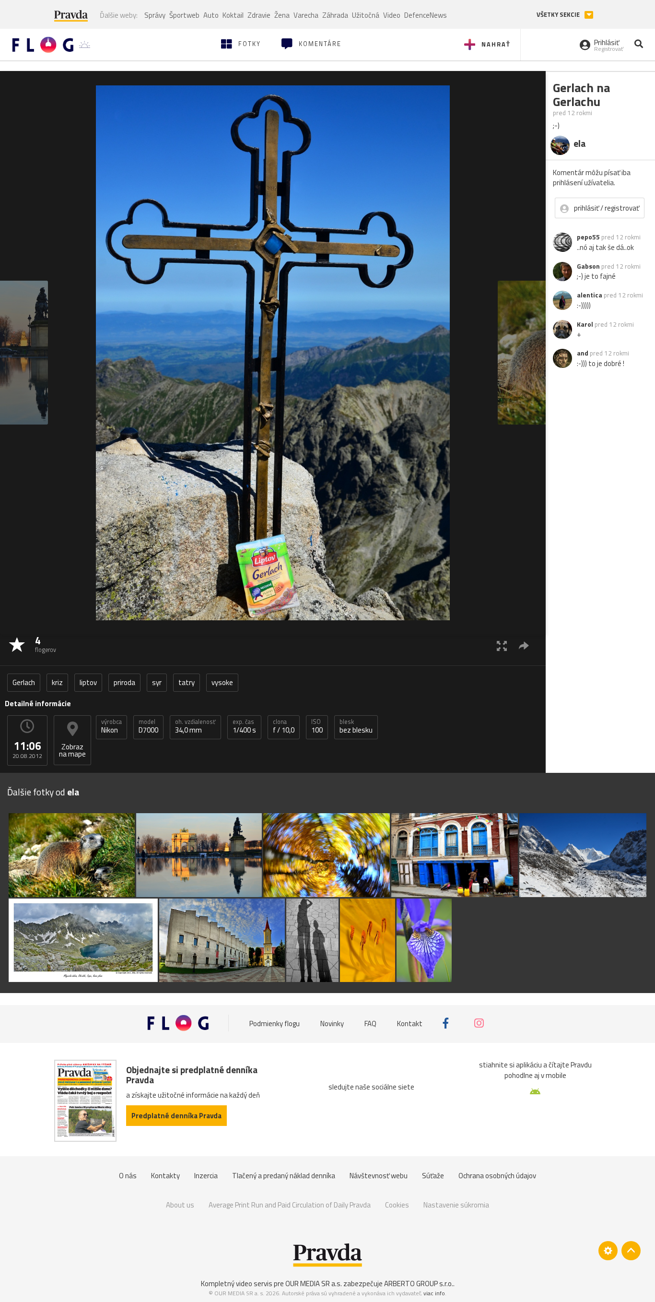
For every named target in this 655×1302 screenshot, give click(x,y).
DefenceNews (425, 15)
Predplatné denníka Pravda (176, 1115)
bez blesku (356, 726)
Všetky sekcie (559, 14)
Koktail (233, 15)
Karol (585, 324)
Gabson (588, 266)
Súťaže (433, 1176)
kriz (57, 682)
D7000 (148, 726)
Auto (211, 15)
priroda (124, 682)
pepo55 (588, 237)
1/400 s (244, 726)
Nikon (111, 726)
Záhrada (335, 15)
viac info (434, 1293)
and (582, 353)
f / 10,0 (283, 726)
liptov (88, 682)
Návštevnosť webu (379, 1176)
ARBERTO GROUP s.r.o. (418, 1283)
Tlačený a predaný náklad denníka (283, 1176)
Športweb (184, 15)
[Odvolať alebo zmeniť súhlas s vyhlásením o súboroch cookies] (608, 1250)
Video (391, 15)
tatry (186, 682)
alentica (589, 295)
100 (317, 726)
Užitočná (365, 15)
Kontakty (165, 1176)
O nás (128, 1176)
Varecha (305, 15)
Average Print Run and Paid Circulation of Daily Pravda (290, 1205)
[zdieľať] (524, 645)
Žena (282, 15)
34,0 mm (195, 726)
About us (180, 1205)
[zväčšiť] (502, 645)
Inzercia (206, 1176)
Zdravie (258, 15)
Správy (154, 15)
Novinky (332, 1023)
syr (157, 682)
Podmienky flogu (274, 1023)
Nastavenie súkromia (456, 1205)
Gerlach (23, 682)
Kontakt (409, 1023)
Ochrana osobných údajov (497, 1176)
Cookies (397, 1205)
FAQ (370, 1023)
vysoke (222, 682)
